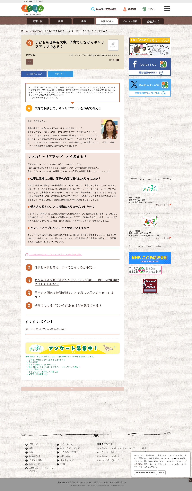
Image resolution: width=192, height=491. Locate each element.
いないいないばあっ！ (108, 460)
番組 (31, 452)
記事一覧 (33, 444)
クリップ (113, 46)
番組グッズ (34, 464)
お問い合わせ (67, 456)
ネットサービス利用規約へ (145, 472)
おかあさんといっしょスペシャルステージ (118, 448)
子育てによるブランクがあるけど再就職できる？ (68, 305)
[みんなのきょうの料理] (145, 274)
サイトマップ (67, 460)
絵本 (144, 448)
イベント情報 (35, 460)
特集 (31, 448)
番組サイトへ (162, 205)
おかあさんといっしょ (108, 456)
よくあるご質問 (68, 452)
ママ (29, 61)
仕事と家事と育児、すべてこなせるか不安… (65, 267)
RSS (62, 464)
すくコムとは (67, 444)
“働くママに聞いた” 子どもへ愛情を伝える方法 (46, 329)
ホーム (24, 30)
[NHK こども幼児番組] (150, 264)
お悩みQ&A (36, 30)
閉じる (161, 472)
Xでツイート (60, 74)
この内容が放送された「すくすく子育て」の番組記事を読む (55, 254)
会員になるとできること (72, 448)
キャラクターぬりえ (107, 452)
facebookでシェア (34, 74)
